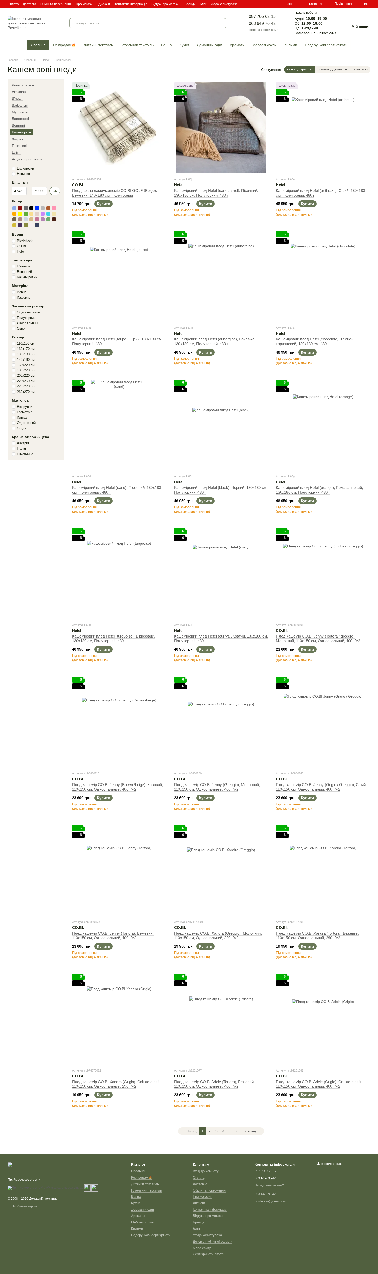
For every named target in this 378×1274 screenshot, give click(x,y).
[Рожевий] (54, 208)
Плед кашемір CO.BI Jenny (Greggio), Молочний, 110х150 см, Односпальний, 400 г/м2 (217, 786)
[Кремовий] (54, 213)
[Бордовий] (20, 208)
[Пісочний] (31, 219)
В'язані (17, 98)
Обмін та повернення (56, 4)
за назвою (360, 69)
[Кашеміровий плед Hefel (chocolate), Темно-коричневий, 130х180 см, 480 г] (323, 276)
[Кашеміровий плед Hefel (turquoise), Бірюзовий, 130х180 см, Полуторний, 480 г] (119, 573)
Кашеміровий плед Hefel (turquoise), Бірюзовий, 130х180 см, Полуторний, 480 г (113, 638)
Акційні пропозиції (27, 159)
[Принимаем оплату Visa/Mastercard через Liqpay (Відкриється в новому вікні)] (45, 1187)
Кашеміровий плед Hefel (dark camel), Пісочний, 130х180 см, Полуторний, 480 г (216, 192)
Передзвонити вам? (263, 30)
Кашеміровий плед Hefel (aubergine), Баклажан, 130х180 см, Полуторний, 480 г (215, 341)
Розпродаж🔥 (64, 45)
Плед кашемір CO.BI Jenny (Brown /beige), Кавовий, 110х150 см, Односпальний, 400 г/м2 (117, 786)
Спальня (38, 45)
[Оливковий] (25, 225)
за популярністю (299, 69)
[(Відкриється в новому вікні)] (87, 1187)
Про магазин (85, 4)
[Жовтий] (20, 213)
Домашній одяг (209, 45)
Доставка (29, 4)
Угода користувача (224, 4)
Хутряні (18, 139)
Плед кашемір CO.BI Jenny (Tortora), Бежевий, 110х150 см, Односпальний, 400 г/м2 (113, 935)
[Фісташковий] (48, 219)
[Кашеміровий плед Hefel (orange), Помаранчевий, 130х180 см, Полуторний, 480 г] (323, 425)
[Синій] (37, 208)
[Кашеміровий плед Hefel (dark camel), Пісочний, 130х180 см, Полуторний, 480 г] (221, 127)
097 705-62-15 (262, 16)
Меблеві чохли (264, 45)
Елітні (16, 152)
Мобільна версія (24, 1206)
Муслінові (20, 112)
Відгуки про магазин (166, 4)
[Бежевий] (37, 213)
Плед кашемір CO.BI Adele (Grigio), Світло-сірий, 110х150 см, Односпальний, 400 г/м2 (319, 1083)
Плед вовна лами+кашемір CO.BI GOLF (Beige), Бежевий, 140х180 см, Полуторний (114, 192)
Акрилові (19, 92)
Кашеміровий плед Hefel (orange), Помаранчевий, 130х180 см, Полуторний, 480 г (319, 489)
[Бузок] (42, 213)
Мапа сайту (202, 1248)
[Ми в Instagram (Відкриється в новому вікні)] (273, 4)
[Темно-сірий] (25, 208)
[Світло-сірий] (25, 219)
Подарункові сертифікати (326, 45)
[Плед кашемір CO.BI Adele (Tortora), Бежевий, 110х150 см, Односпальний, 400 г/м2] (221, 1019)
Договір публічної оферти (212, 1241)
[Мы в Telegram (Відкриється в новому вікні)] (279, 4)
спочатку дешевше (332, 69)
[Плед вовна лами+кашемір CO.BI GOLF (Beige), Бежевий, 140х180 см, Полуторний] (119, 127)
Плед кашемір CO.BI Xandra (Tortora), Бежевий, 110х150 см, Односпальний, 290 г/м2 (317, 935)
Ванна (166, 45)
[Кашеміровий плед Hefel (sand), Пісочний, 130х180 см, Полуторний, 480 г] (119, 425)
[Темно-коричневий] (54, 219)
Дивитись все (23, 85)
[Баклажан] (20, 225)
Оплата (13, 4)
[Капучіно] (20, 219)
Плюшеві (19, 146)
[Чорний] (31, 208)
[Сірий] (42, 208)
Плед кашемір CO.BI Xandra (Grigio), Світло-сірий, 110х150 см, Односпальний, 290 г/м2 (116, 1083)
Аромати (237, 45)
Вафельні (20, 105)
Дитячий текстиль (98, 45)
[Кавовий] (14, 219)
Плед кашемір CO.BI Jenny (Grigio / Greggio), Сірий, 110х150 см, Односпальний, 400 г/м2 (321, 786)
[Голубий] (14, 208)
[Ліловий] (42, 219)
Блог (203, 4)
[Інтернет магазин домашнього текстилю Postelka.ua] (33, 1166)
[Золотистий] (31, 213)
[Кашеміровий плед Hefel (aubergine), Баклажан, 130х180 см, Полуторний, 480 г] (221, 276)
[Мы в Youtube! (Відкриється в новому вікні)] (267, 4)
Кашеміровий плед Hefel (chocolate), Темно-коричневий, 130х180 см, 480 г (314, 341)
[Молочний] (31, 225)
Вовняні (18, 125)
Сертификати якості (208, 1254)
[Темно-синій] (37, 225)
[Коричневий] (48, 208)
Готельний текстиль (137, 45)
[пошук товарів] (221, 23)
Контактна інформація (130, 4)
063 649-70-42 (262, 23)
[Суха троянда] (37, 219)
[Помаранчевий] (14, 213)
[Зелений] (25, 213)
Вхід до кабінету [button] (206, 1171)
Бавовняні (20, 119)
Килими (290, 45)
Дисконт (104, 4)
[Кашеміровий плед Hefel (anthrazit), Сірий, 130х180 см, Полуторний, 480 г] (323, 127)
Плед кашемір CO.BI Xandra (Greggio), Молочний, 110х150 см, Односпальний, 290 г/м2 (218, 935)
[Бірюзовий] (48, 213)
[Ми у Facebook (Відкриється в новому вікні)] (260, 4)
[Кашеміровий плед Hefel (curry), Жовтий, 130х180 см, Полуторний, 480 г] (221, 573)
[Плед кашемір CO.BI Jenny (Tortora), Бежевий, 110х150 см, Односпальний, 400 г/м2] (119, 870)
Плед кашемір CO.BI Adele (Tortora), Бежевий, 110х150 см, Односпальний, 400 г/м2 (214, 1083)
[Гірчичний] (14, 225)
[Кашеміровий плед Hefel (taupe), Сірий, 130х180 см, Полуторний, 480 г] (119, 276)
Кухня (184, 45)
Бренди (190, 4)
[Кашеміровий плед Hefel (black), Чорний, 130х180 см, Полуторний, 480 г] (221, 425)
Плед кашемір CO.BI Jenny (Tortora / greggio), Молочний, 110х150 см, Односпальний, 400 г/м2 (318, 638)
